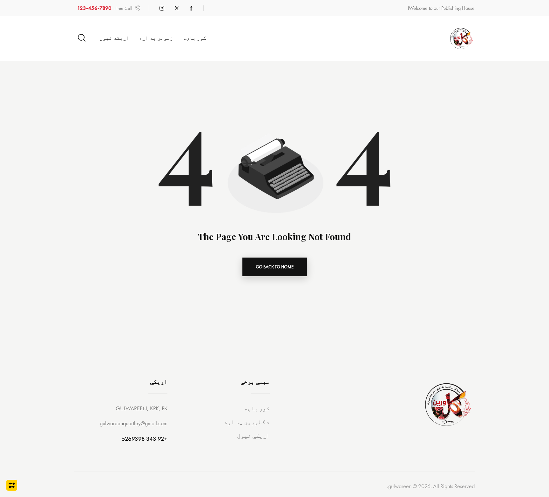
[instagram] (162, 8)
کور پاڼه (257, 408)
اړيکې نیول (253, 436)
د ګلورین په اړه (247, 422)
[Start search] (81, 38)
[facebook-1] (191, 8)
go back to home (275, 267)
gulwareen (399, 486)
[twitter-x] (177, 8)
